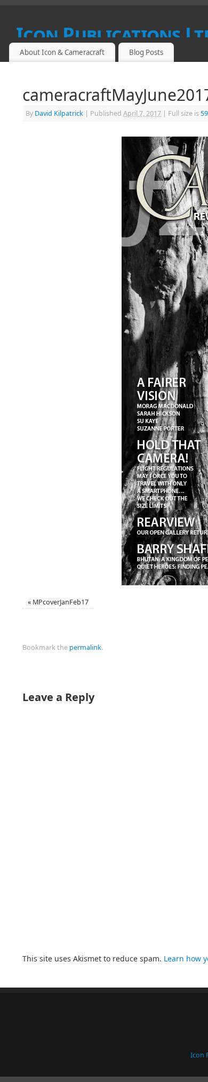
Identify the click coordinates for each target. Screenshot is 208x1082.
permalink (85, 647)
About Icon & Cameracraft (62, 52)
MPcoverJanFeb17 (61, 602)
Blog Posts (146, 52)
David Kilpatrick (59, 113)
